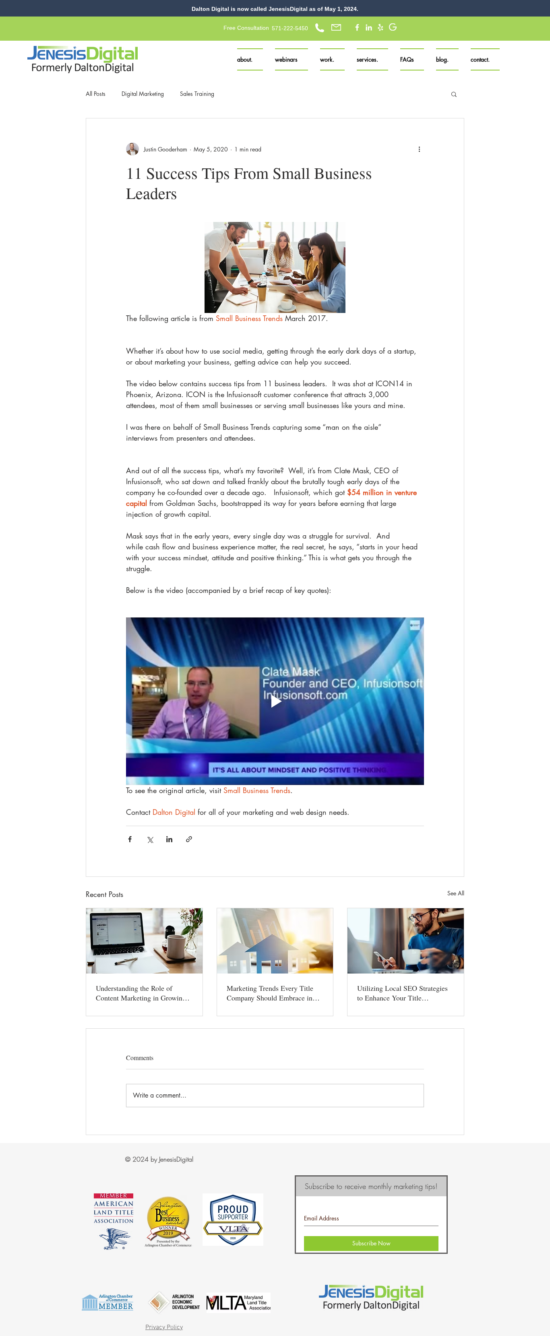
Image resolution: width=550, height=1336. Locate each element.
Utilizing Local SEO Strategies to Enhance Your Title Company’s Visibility (402, 993)
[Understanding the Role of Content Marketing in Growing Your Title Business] (144, 941)
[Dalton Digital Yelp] (380, 27)
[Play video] (275, 701)
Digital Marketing (143, 93)
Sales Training (197, 93)
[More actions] (419, 149)
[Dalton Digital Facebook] (357, 27)
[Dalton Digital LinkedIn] (368, 27)
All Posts (95, 93)
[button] (372, 59)
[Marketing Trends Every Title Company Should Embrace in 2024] (275, 941)
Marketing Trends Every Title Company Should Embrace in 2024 (270, 993)
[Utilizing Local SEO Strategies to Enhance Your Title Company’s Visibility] (405, 941)
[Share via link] (189, 839)
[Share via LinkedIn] (169, 839)
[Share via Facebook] (130, 839)
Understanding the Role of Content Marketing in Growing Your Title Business (141, 993)
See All (455, 893)
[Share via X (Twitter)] (149, 839)
